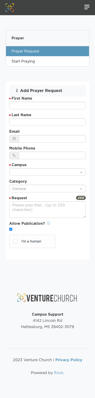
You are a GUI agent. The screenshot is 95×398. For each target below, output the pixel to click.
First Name (22, 98)
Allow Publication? (27, 223)
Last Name (21, 115)
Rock (58, 373)
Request (19, 198)
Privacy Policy (68, 360)
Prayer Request (25, 51)
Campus (19, 165)
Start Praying (23, 61)
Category (18, 181)
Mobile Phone (22, 148)
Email (14, 131)
